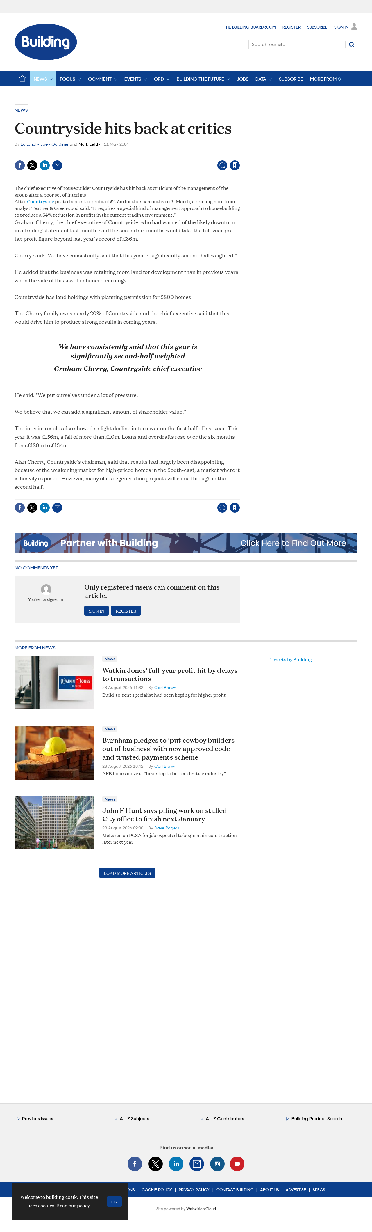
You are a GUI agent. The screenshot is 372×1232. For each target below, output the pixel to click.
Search (351, 44)
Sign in (162, 153)
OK (114, 1202)
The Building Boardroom (250, 27)
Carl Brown (165, 687)
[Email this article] (57, 165)
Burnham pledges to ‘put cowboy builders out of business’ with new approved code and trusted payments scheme (168, 748)
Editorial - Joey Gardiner (45, 144)
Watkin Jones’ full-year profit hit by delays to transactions (169, 674)
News (21, 110)
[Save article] (235, 165)
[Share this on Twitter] (32, 165)
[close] (239, 153)
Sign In (341, 27)
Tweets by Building (291, 659)
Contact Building (234, 1189)
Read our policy (73, 1205)
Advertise (296, 1189)
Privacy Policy (194, 1189)
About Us (269, 1189)
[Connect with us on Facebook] (134, 1163)
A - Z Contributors (225, 1119)
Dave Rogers (166, 828)
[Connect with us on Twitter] (155, 1163)
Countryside (40, 201)
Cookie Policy (157, 1189)
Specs (319, 1189)
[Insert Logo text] (46, 58)
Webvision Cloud (201, 1208)
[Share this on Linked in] (45, 165)
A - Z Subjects (134, 1119)
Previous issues (37, 1119)
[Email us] (196, 1163)
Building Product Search (316, 1119)
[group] (324, 78)
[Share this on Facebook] (20, 165)
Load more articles (127, 873)
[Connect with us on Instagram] (217, 1163)
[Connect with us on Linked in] (176, 1163)
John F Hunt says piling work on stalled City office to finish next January (164, 814)
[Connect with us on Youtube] (237, 1163)
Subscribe (317, 27)
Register (291, 27)
